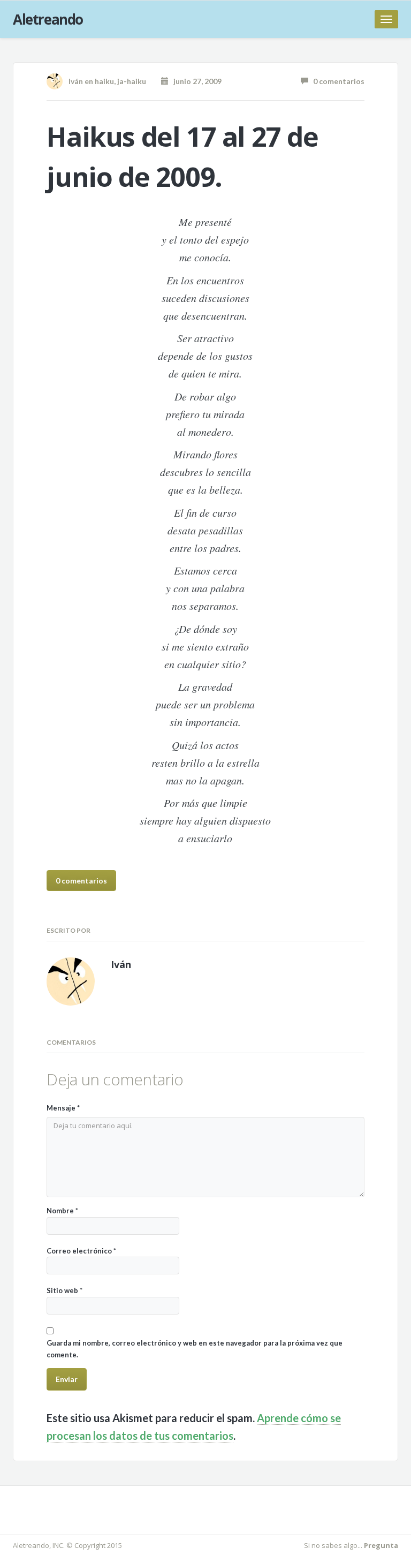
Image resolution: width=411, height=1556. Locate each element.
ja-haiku (131, 81)
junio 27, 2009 (195, 81)
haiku (104, 81)
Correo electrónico (81, 1251)
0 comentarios (336, 81)
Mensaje (63, 1108)
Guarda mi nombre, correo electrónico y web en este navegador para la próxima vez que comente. (194, 1348)
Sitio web (64, 1290)
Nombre (62, 1210)
